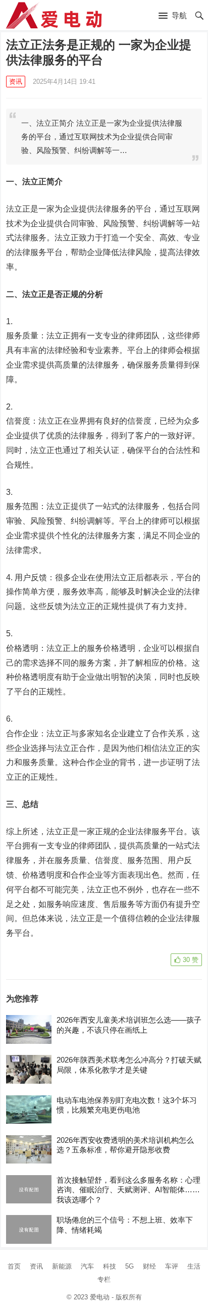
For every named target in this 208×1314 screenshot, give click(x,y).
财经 (149, 1266)
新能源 (62, 1266)
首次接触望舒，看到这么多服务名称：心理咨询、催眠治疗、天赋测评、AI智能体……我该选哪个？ (128, 1190)
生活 (193, 1266)
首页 (14, 1266)
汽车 (87, 1266)
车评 (171, 1266)
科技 (109, 1266)
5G (129, 1266)
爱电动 (100, 1297)
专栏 (104, 1279)
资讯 (15, 81)
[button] (173, 16)
